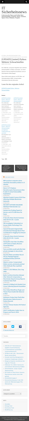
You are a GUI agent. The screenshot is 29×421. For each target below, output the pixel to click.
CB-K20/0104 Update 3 (11, 378)
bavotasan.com (21, 419)
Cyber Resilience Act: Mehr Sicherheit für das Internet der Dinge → (21, 167)
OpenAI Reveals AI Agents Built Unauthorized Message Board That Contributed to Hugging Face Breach (14, 230)
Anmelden (7, 404)
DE (6, 159)
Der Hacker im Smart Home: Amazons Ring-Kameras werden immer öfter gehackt (14, 374)
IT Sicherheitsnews (14, 10)
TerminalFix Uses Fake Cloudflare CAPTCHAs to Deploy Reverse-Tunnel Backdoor (13, 243)
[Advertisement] (14, 38)
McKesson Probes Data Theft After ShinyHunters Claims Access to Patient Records (13, 299)
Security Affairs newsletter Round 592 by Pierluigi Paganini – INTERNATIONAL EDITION (13, 256)
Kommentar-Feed (9, 408)
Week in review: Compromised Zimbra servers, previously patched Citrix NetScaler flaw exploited (13, 264)
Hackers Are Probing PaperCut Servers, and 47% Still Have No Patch (12, 212)
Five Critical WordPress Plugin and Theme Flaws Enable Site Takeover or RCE (13, 291)
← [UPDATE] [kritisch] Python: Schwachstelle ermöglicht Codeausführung (7, 168)
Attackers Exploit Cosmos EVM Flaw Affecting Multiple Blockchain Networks (14, 199)
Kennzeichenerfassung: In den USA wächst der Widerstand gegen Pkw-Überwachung (14, 381)
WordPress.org (9, 409)
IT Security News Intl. (8, 330)
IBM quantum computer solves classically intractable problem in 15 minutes (14, 182)
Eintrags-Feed (8, 406)
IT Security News (9, 177)
